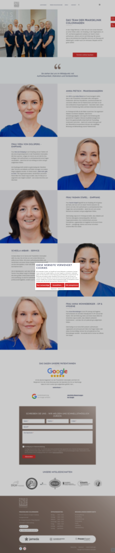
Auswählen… (57, 285)
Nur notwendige (43, 285)
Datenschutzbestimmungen (60, 279)
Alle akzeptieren (72, 285)
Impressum (54, 288)
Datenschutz (61, 288)
